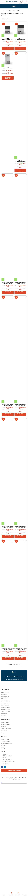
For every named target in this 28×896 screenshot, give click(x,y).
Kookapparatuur (5, 696)
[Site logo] (12, 2)
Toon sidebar (5, 19)
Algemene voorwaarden (6, 743)
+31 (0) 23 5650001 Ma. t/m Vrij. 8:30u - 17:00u (9, 760)
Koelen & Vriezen (5, 692)
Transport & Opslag (5, 711)
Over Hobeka (4, 730)
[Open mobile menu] (1, 2)
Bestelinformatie (5, 739)
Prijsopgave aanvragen (8, 48)
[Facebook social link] (2, 767)
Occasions (3, 715)
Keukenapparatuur (5, 701)
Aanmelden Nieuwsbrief (14, 770)
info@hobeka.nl (6, 764)
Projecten (3, 726)
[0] (21, 2)
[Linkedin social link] (5, 767)
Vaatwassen (4, 694)
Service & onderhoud (6, 728)
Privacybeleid (4, 745)
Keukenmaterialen (5, 707)
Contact (3, 733)
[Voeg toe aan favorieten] (11, 24)
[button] (3, 35)
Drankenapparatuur (5, 703)
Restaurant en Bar (5, 709)
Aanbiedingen (4, 713)
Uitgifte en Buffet (5, 705)
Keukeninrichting (5, 722)
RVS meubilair (4, 698)
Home (2, 10)
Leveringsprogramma (6, 741)
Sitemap (3, 748)
